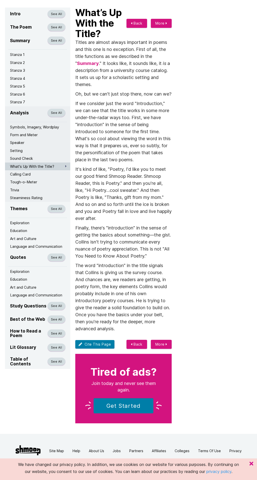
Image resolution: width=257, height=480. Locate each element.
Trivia (14, 190)
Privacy (235, 451)
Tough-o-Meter (23, 182)
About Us (96, 451)
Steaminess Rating (26, 197)
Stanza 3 (17, 70)
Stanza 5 (17, 86)
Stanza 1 (17, 54)
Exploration (19, 222)
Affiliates (159, 451)
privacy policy (218, 471)
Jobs (117, 451)
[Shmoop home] (28, 450)
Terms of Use (209, 451)
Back (138, 23)
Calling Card (20, 174)
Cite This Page (96, 344)
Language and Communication (36, 246)
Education (18, 230)
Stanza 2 (17, 62)
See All (56, 14)
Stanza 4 (17, 78)
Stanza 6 (17, 94)
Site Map (56, 451)
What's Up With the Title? (32, 166)
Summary (88, 63)
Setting (16, 150)
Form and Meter (24, 134)
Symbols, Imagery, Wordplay (34, 127)
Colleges (182, 451)
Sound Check (21, 158)
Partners (136, 451)
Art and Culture (23, 238)
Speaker (17, 142)
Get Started (123, 406)
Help (76, 451)
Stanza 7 (17, 102)
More (160, 23)
